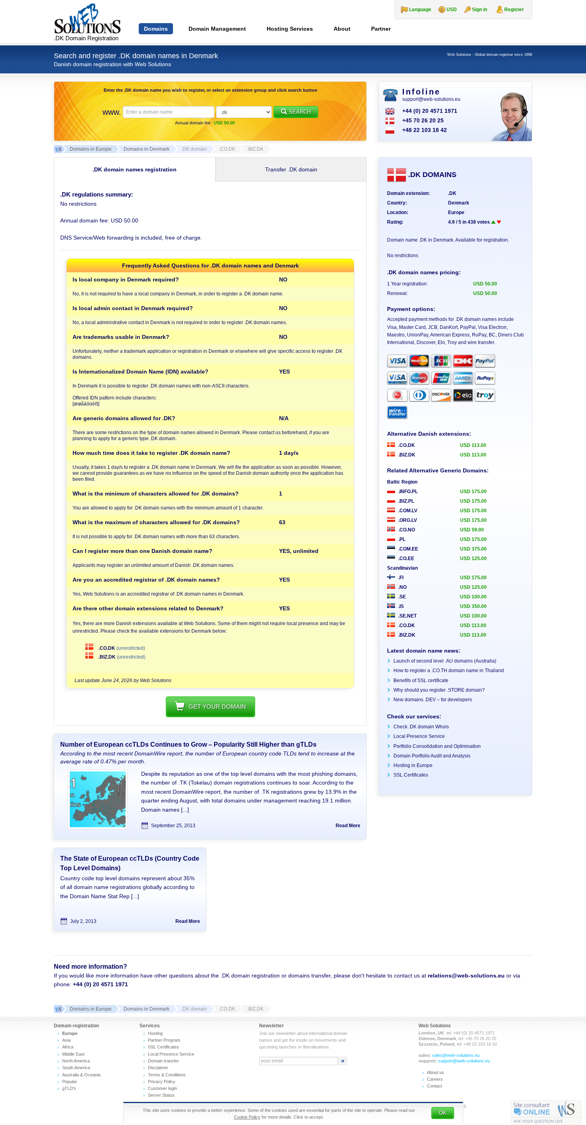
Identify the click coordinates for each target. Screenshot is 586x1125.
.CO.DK (106, 648)
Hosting (155, 1033)
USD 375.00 (473, 549)
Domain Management (217, 29)
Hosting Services (290, 29)
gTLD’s (69, 1088)
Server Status (161, 1095)
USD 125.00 (473, 558)
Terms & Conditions (167, 1074)
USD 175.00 (473, 491)
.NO (402, 587)
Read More (348, 825)
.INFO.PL (407, 491)
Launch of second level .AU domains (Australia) (444, 661)
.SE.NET (407, 616)
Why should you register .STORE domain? (439, 690)
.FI (400, 577)
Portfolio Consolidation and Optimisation (437, 746)
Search (300, 112)
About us (435, 1072)
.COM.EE (407, 549)
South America (76, 1067)
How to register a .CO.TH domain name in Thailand (448, 670)
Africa (67, 1046)
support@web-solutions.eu (431, 99)
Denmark (458, 203)
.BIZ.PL (405, 501)
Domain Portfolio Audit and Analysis (431, 756)
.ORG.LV (407, 520)
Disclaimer (158, 1067)
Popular (69, 1081)
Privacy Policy (161, 1081)
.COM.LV (407, 510)
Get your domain (217, 706)
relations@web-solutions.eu (466, 975)
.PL (401, 539)
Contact (434, 1086)
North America (76, 1060)
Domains (156, 29)
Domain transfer (163, 1060)
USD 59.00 (472, 530)
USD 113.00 (473, 445)
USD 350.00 (473, 606)
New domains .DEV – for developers (432, 699)
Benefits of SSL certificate (420, 680)
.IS (400, 606)
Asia (66, 1040)
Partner (381, 29)
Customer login (162, 1088)
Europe (456, 212)
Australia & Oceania (81, 1074)
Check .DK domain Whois (421, 727)
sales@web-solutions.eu (456, 1055)
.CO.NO (406, 530)
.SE (401, 597)
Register (514, 9)
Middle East (73, 1054)
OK (442, 1113)
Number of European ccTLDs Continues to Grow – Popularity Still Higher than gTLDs (188, 744)
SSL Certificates (410, 775)
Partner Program (164, 1040)
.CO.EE (405, 558)
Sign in (479, 9)
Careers (435, 1079)
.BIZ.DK (107, 657)
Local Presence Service (419, 736)
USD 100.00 (473, 597)
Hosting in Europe (413, 765)
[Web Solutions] (58, 1009)
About (342, 29)
